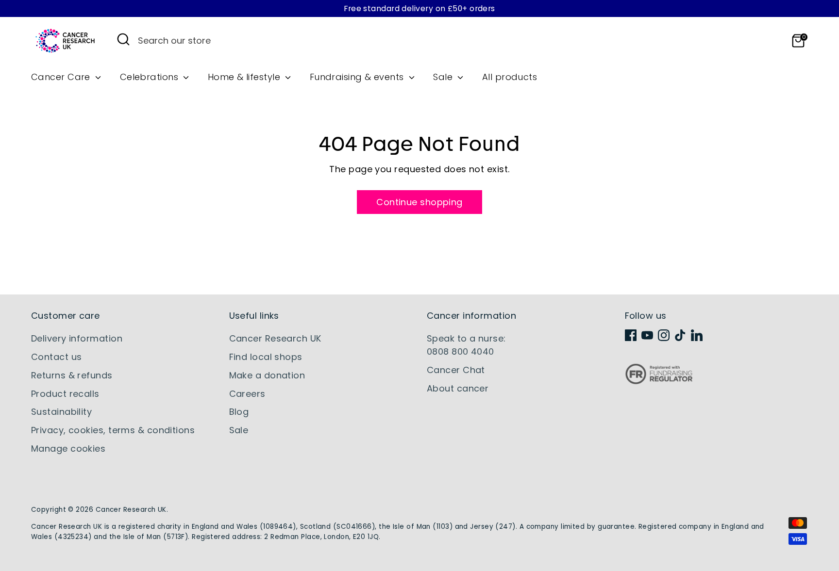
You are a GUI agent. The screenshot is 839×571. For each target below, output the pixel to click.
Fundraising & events (358, 77)
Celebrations (150, 77)
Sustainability (61, 412)
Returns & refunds (72, 375)
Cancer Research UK (275, 338)
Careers (247, 394)
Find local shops (265, 357)
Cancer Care (62, 77)
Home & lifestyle (245, 77)
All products (509, 77)
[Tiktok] (680, 335)
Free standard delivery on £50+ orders (419, 8)
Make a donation (267, 375)
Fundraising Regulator (659, 381)
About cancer (457, 388)
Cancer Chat (456, 370)
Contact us (56, 357)
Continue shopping (419, 202)
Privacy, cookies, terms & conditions (113, 430)
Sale (444, 77)
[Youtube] (647, 335)
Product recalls (65, 394)
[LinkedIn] (697, 335)
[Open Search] (123, 39)
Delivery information (76, 338)
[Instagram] (664, 335)
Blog (239, 412)
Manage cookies (68, 448)
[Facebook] (631, 335)
